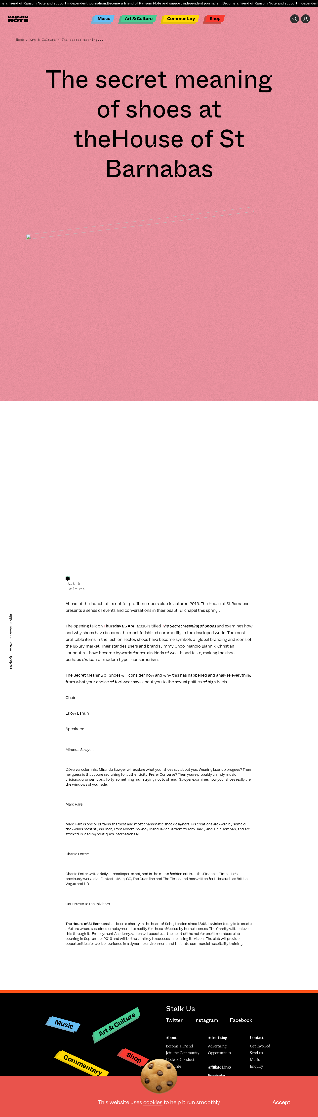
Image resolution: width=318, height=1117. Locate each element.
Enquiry (256, 1066)
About (171, 1037)
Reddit (11, 619)
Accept (281, 1102)
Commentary (181, 18)
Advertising (217, 1037)
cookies (152, 1102)
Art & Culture (139, 18)
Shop (215, 18)
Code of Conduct (180, 1059)
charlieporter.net (126, 873)
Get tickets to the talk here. (88, 903)
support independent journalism (80, 3)
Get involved (260, 1046)
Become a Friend (179, 1046)
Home (20, 40)
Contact (257, 1037)
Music (104, 18)
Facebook (11, 662)
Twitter (11, 647)
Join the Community (182, 1052)
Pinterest (11, 632)
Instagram (206, 1020)
